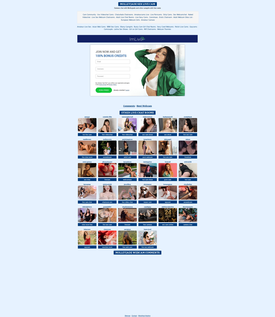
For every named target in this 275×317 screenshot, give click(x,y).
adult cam (127, 157)
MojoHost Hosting (144, 316)
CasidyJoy (147, 207)
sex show (167, 134)
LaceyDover (127, 162)
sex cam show (147, 134)
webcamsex (127, 179)
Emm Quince (87, 162)
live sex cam (187, 134)
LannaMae (87, 184)
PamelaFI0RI (107, 207)
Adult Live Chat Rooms (125, 17)
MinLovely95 (107, 184)
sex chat (87, 179)
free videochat (107, 134)
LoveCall (168, 162)
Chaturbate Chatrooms (124, 15)
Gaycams (193, 27)
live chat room (87, 157)
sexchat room (107, 247)
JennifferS (127, 184)
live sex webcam (148, 247)
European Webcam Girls (130, 20)
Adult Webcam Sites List (182, 17)
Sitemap (127, 316)
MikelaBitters (87, 207)
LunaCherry (147, 139)
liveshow (188, 157)
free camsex (147, 224)
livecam (107, 179)
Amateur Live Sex (84, 27)
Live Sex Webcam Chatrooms (103, 17)
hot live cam (87, 134)
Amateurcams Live (141, 15)
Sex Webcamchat (180, 15)
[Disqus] (137, 282)
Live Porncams (156, 15)
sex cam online (167, 224)
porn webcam (148, 157)
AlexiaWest (147, 184)
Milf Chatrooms (150, 29)
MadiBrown (87, 139)
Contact (134, 316)
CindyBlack (188, 117)
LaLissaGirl (167, 139)
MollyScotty (107, 139)
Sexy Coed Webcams (165, 27)
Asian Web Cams (99, 27)
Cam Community (89, 15)
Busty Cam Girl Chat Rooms (145, 27)
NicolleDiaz (188, 184)
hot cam (188, 179)
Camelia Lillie (107, 117)
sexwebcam (107, 157)
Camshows (153, 17)
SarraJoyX (127, 229)
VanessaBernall (127, 117)
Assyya (87, 117)
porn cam (167, 179)
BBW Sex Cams (113, 27)
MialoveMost (147, 117)
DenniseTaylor (188, 207)
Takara (188, 139)
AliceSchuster (107, 162)
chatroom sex (107, 202)
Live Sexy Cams (141, 17)
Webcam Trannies (164, 29)
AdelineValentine (168, 207)
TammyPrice (147, 162)
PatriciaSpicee (127, 139)
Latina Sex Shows (121, 29)
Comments (129, 106)
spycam (168, 202)
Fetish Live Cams (181, 27)
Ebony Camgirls (126, 27)
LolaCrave (87, 229)
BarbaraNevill (168, 117)
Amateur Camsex (148, 20)
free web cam (127, 247)
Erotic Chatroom (165, 17)
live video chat (127, 202)
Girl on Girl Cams (136, 29)
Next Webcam (144, 106)
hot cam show (147, 179)
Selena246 (188, 162)
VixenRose (107, 229)
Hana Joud (147, 229)
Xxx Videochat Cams (105, 15)
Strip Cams (167, 15)
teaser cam (148, 202)
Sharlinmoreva (127, 207)
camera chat (187, 224)
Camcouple (108, 29)
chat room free (87, 224)
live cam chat (87, 202)
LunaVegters (167, 184)
